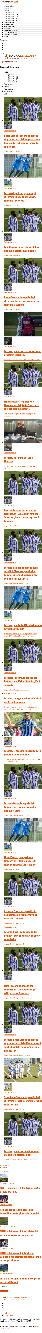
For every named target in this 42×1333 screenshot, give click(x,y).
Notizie (6, 10)
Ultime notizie (9, 6)
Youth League (9, 26)
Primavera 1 (12, 12)
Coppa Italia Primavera (12, 32)
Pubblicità (7, 1313)
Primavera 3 (12, 18)
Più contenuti (4, 1165)
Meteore (7, 28)
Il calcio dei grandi (10, 35)
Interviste (7, 8)
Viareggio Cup (9, 24)
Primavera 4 (12, 20)
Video (6, 37)
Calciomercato (9, 22)
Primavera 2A (13, 14)
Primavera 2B (13, 16)
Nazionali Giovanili (10, 30)
